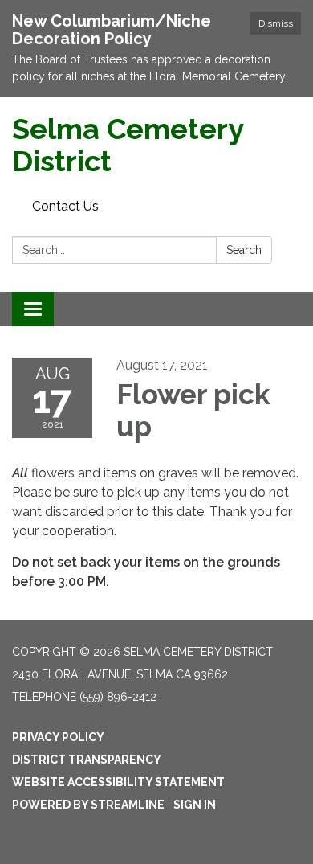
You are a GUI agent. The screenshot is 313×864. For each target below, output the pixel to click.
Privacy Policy (58, 737)
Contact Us (65, 206)
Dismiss (275, 23)
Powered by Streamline (88, 804)
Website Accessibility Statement (118, 782)
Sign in (194, 804)
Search (244, 250)
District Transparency (86, 759)
